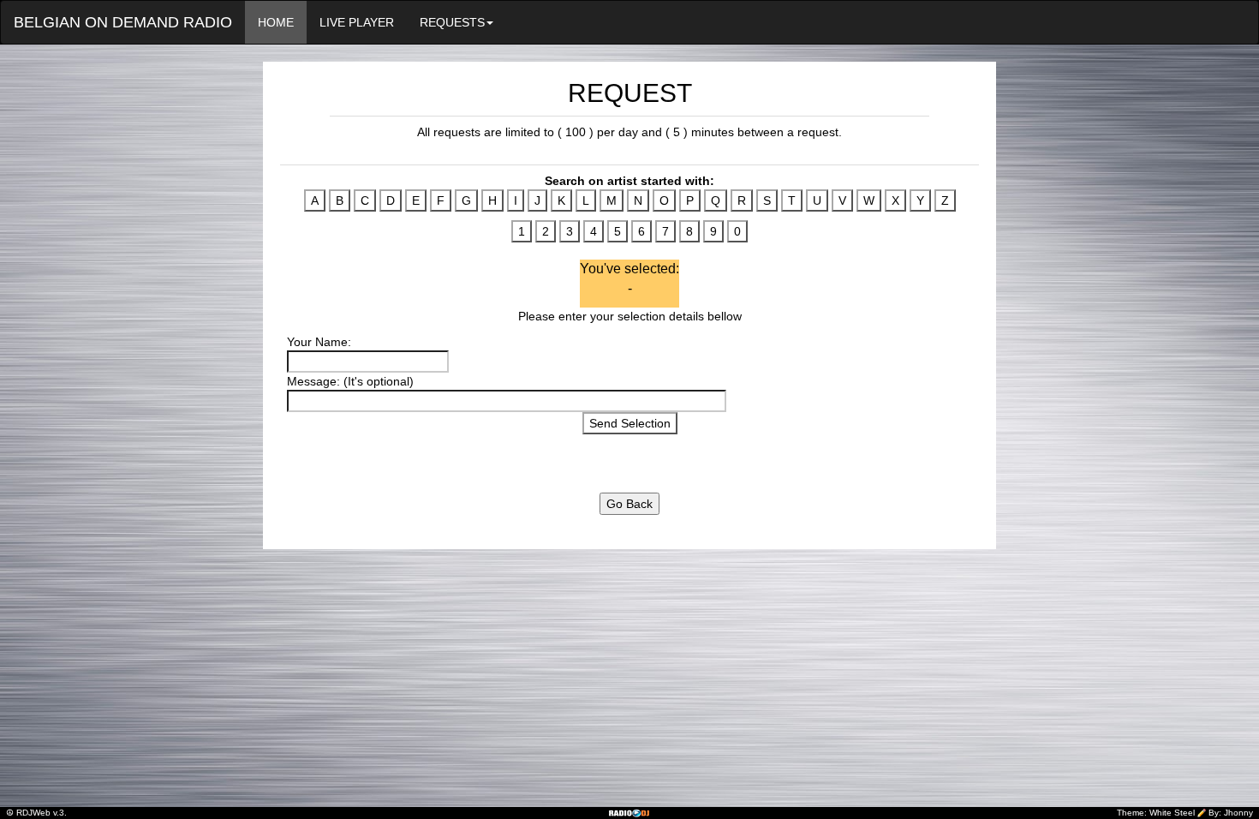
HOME (276, 22)
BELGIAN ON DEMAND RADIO (123, 22)
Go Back (629, 504)
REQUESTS (452, 22)
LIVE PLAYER (356, 22)
